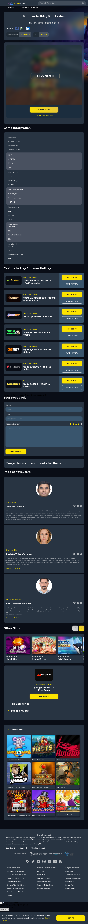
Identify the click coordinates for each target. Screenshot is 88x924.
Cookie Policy (70, 888)
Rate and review (13, 424)
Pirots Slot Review (38, 760)
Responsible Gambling (45, 885)
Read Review (72, 284)
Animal (72, 651)
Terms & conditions (44, 116)
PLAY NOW (4, 909)
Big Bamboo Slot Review (15, 871)
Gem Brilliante (13, 659)
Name (8, 405)
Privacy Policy (70, 885)
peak (19, 3)
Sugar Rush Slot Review (15, 878)
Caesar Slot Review (14, 881)
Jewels (21, 651)
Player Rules (69, 881)
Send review (15, 451)
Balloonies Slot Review (15, 760)
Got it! (71, 918)
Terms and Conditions (73, 878)
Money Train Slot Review (15, 888)
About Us (40, 871)
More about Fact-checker (14, 618)
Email (8, 414)
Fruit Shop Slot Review (64, 814)
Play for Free (46, 76)
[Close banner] (1, 903)
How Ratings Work (43, 878)
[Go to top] (83, 919)
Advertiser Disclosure (72, 875)
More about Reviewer (13, 568)
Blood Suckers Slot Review (16, 875)
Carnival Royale (39, 659)
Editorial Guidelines (44, 881)
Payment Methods (43, 888)
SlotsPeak (9, 8)
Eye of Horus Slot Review (40, 787)
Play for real (44, 110)
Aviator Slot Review (63, 760)
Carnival (47, 651)
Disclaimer (69, 871)
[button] (75, 628)
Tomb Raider (61, 787)
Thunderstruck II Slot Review (17, 892)
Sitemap (10, 895)
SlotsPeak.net (44, 835)
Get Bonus (72, 277)
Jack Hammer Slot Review (16, 787)
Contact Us (41, 875)
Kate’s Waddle (64, 659)
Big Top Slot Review (38, 815)
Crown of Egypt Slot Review (17, 885)
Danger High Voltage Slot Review (19, 815)
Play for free (18, 645)
